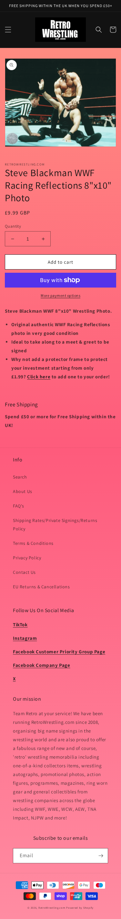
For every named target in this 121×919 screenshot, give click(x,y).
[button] (8, 30)
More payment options (60, 295)
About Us (22, 491)
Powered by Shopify (80, 907)
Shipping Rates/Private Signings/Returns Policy (55, 524)
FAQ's (18, 506)
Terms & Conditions (33, 543)
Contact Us (24, 572)
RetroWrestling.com (52, 907)
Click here (38, 377)
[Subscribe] (101, 855)
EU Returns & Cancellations (41, 587)
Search (20, 477)
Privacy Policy (27, 558)
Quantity (13, 226)
